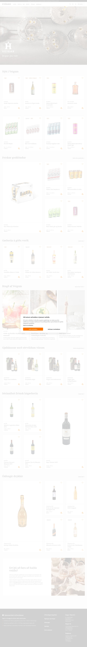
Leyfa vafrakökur (33, 329)
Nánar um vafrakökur (28, 325)
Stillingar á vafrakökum (54, 329)
